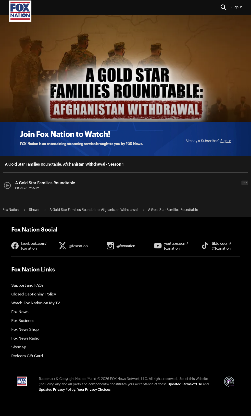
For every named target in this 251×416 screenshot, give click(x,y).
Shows (34, 210)
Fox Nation (10, 210)
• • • (245, 183)
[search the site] (224, 7)
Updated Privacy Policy (57, 390)
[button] (224, 7)
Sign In (225, 141)
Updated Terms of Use (185, 384)
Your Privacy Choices (94, 390)
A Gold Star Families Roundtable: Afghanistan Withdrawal (94, 210)
